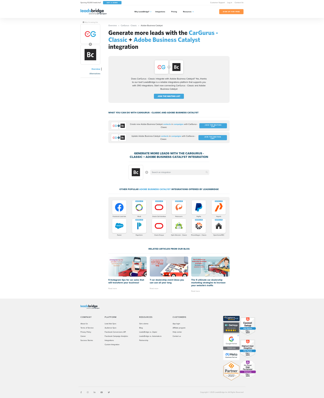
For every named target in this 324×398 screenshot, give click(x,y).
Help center (177, 332)
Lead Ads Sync (110, 323)
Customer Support (217, 2)
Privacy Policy (85, 332)
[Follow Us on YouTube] (101, 392)
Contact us (177, 336)
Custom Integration (112, 344)
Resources (187, 11)
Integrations (160, 11)
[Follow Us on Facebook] (81, 392)
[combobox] (179, 172)
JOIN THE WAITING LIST (169, 96)
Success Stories (86, 340)
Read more (112, 288)
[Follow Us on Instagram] (88, 392)
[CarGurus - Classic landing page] (90, 34)
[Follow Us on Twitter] (109, 392)
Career (83, 336)
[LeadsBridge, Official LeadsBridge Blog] (93, 11)
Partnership (143, 340)
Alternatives (94, 73)
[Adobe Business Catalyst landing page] (90, 55)
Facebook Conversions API (115, 332)
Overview (96, 69)
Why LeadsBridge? (141, 11)
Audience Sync (110, 328)
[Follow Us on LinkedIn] (94, 392)
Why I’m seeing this (91, 22)
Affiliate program (179, 328)
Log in (229, 2)
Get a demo (143, 323)
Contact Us (239, 2)
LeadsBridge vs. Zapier (148, 332)
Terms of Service (87, 328)
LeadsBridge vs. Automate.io (150, 336)
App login (176, 323)
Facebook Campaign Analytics (116, 336)
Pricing (174, 11)
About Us (84, 323)
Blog (141, 328)
